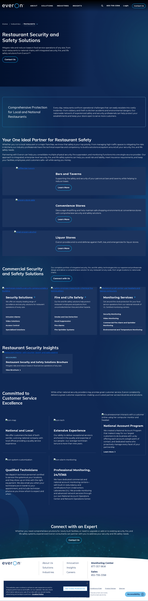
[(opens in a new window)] (37, 352)
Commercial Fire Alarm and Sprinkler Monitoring (119, 324)
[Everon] (12, 5)
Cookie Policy (38, 594)
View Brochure (12, 370)
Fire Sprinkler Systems (64, 330)
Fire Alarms (59, 325)
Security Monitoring (112, 314)
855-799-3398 (113, 6)
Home (5, 24)
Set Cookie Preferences (75, 589)
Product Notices (110, 588)
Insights (71, 567)
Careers (71, 572)
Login (126, 6)
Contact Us (139, 6)
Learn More (63, 187)
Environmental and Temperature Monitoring (122, 330)
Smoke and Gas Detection (66, 317)
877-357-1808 (98, 566)
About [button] (33, 6)
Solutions (47, 567)
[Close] (87, 583)
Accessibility (133, 594)
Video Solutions (13, 321)
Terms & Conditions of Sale (93, 588)
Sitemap (122, 588)
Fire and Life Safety (68, 297)
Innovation (73, 563)
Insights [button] (77, 6)
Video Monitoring (111, 318)
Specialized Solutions (15, 330)
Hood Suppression (62, 321)
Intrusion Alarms (13, 317)
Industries (15, 24)
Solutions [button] (47, 6)
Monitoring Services (118, 297)
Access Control (12, 325)
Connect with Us (61, 278)
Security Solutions (19, 297)
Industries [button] (63, 6)
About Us (47, 563)
